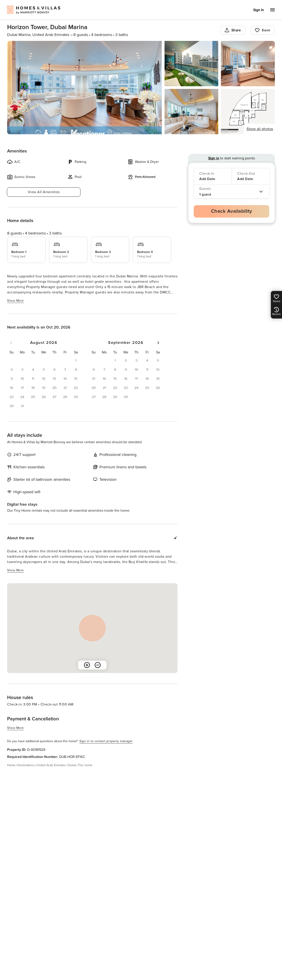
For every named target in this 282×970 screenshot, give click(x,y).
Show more (15, 301)
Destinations (26, 765)
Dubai (72, 765)
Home (11, 765)
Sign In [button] (258, 10)
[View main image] (84, 87)
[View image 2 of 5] (191, 63)
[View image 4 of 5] (191, 111)
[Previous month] (11, 343)
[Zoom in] (87, 665)
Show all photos (260, 129)
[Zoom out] (97, 665)
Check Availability (231, 211)
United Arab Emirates (51, 765)
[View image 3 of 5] (248, 63)
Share (236, 30)
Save (266, 30)
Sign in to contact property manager (106, 741)
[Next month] (158, 343)
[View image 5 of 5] (248, 111)
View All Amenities (44, 192)
